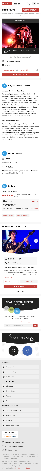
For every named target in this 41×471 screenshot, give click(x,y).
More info (29, 281)
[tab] (18, 291)
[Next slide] (36, 241)
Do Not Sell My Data (22, 468)
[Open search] (34, 4)
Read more (34, 208)
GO (35, 326)
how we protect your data (22, 322)
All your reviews (22, 215)
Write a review (8, 215)
